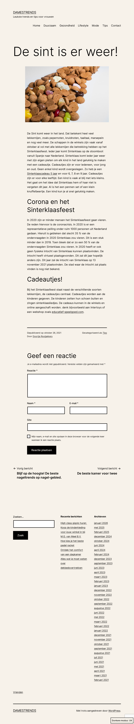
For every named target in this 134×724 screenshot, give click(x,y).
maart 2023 (100, 576)
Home (36, 25)
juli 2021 (98, 657)
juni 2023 (99, 567)
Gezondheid (67, 25)
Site (29, 420)
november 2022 (103, 594)
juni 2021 (99, 662)
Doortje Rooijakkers (42, 336)
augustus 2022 (102, 608)
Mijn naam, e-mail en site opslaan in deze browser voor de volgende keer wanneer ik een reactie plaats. (68, 438)
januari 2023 (101, 585)
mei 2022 (99, 617)
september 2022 (103, 603)
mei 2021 (99, 666)
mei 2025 (99, 527)
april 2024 (99, 550)
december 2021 (102, 635)
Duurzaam (50, 25)
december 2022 (103, 590)
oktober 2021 (101, 644)
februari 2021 (101, 680)
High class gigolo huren (74, 523)
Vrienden (18, 692)
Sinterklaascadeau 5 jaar (42, 173)
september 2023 (103, 563)
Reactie (32, 370)
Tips (105, 25)
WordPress (114, 710)
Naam (31, 403)
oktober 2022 (101, 599)
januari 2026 (101, 523)
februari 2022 (101, 626)
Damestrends (24, 12)
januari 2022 (101, 630)
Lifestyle (83, 25)
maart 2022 (100, 621)
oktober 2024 (101, 541)
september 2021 (103, 648)
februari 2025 (101, 532)
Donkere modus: (120, 720)
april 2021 (99, 671)
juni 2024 (99, 545)
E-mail (73, 403)
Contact (116, 25)
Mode (95, 25)
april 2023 (99, 572)
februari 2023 (101, 581)
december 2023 (103, 558)
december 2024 (103, 536)
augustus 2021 (102, 653)
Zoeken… (18, 516)
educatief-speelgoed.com (67, 311)
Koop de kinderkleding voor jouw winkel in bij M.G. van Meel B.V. (73, 532)
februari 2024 (101, 554)
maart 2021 (100, 675)
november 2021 (102, 639)
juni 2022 (99, 612)
